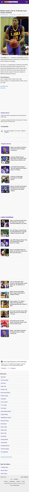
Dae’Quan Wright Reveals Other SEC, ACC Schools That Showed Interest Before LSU (18, 158)
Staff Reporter (5, 14)
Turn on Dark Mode (14, 485)
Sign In (23, 130)
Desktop (16, 479)
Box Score (3, 88)
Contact (18, 481)
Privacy (6, 481)
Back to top (3, 477)
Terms (23, 481)
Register (6, 132)
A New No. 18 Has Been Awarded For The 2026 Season (16, 178)
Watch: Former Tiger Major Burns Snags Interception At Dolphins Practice (17, 293)
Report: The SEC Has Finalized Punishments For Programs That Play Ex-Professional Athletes (18, 188)
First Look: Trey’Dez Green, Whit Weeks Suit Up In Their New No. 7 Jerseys (18, 312)
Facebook (3, 368)
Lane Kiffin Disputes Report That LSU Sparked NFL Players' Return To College (18, 168)
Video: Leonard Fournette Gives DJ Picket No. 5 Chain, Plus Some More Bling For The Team (18, 222)
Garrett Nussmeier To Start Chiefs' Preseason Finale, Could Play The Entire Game (18, 322)
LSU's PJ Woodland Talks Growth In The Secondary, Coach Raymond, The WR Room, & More (18, 284)
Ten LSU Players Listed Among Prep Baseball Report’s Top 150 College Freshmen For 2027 (18, 232)
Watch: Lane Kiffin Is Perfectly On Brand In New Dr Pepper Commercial (18, 149)
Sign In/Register (24, 477)
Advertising (12, 481)
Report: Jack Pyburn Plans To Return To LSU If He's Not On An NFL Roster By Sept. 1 (18, 251)
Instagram (13, 368)
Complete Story (4, 86)
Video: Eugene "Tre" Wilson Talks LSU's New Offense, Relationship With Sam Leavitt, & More (18, 303)
